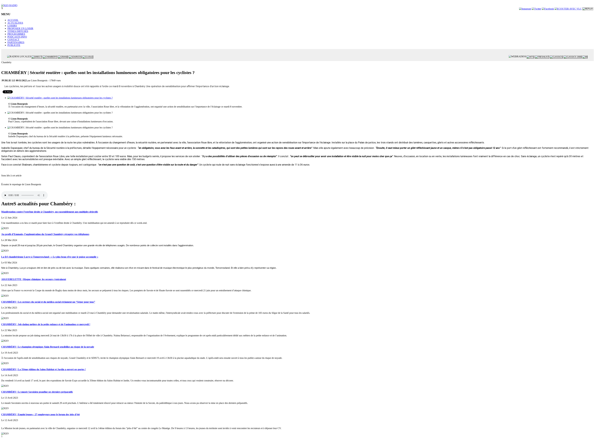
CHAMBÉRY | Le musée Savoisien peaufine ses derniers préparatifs (37, 392)
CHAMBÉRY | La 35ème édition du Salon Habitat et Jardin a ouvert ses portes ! (43, 369)
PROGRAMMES (16, 34)
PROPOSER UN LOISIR (20, 28)
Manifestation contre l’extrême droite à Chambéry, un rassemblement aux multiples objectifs (49, 211)
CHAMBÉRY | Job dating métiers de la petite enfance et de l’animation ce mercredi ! (45, 324)
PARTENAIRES (15, 42)
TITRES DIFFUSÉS (17, 31)
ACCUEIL (12, 20)
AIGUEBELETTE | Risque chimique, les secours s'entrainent (33, 279)
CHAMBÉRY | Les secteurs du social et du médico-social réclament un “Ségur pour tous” (48, 302)
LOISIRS (12, 25)
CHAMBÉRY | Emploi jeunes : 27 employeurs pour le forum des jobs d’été (40, 414)
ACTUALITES (15, 23)
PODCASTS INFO (17, 36)
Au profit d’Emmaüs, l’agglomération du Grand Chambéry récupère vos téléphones (45, 234)
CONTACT (13, 39)
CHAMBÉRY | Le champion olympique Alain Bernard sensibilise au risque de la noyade (47, 346)
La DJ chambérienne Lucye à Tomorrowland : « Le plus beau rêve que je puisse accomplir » (49, 257)
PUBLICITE (13, 45)
